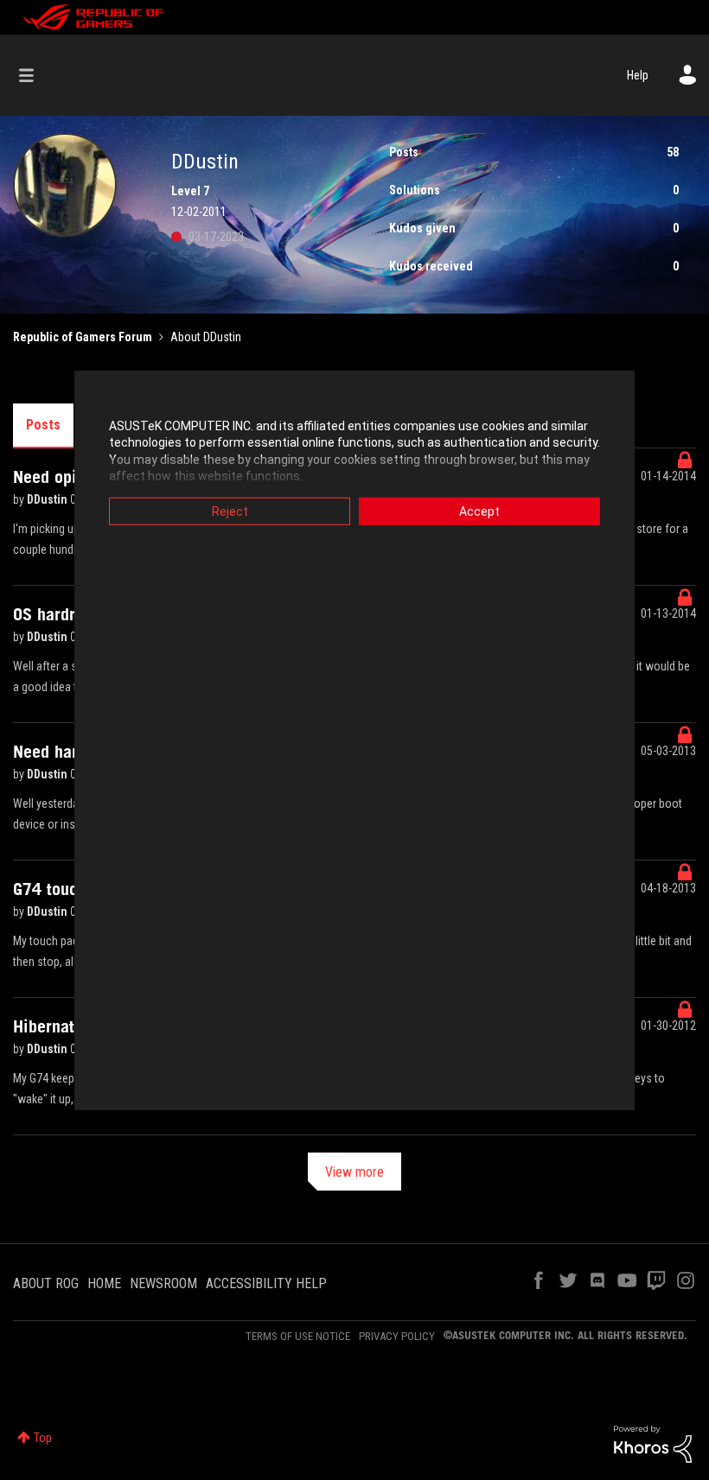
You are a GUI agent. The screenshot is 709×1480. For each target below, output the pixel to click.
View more (354, 1172)
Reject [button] (230, 511)
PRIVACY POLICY (397, 1336)
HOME (104, 1283)
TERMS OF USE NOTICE (298, 1336)
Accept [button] (479, 511)
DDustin (48, 499)
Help (637, 75)
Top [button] (43, 1438)
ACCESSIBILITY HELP (266, 1283)
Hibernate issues (73, 1026)
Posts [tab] (43, 424)
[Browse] (35, 75)
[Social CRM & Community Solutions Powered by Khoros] (653, 1443)
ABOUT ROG (46, 1283)
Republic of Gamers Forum (82, 337)
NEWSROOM (163, 1283)
